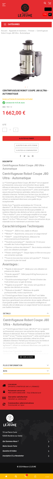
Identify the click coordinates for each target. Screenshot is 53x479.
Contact (48, 9)
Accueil (4, 30)
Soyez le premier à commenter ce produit (17, 99)
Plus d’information (12, 365)
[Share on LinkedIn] (28, 156)
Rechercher (45, 3)
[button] (25, 87)
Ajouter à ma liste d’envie (26, 145)
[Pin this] (32, 156)
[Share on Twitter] (24, 156)
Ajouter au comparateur (26, 150)
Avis (5, 371)
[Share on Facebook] (20, 156)
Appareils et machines (17, 30)
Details (7, 313)
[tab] (26, 313)
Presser (31, 30)
